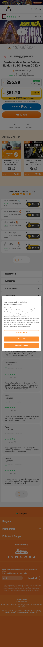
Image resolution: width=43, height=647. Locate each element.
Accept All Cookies (21, 345)
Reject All (21, 339)
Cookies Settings (21, 333)
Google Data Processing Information (19, 326)
